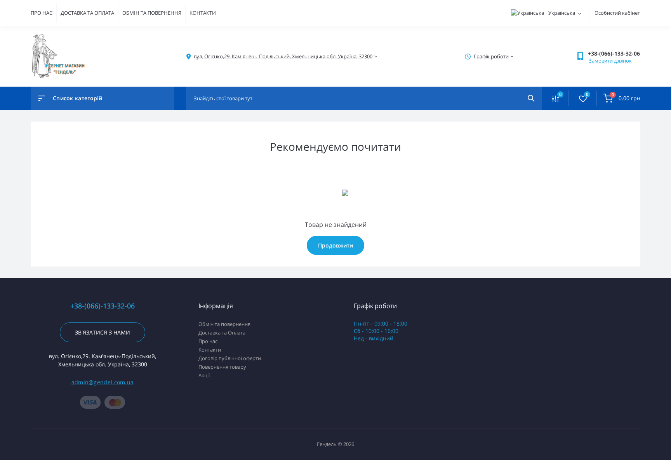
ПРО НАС (41, 12)
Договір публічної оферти (229, 358)
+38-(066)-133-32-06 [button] (102, 305)
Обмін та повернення (224, 324)
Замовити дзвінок (610, 60)
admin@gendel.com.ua (102, 382)
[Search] (531, 98)
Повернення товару (222, 366)
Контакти (209, 349)
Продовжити (335, 245)
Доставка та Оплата (221, 332)
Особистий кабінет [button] (617, 12)
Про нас (207, 341)
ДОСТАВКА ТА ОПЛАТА (87, 12)
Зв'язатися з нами (102, 332)
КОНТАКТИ (202, 12)
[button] (614, 53)
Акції (204, 375)
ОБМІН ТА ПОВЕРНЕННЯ (151, 12)
